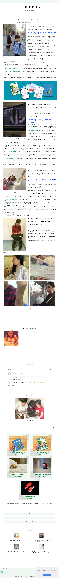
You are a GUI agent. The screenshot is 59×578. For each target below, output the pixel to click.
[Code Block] (24, 377)
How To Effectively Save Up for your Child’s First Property (41, 541)
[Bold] (13, 377)
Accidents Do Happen (11, 343)
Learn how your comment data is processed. (34, 382)
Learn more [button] (39, 571)
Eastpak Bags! (29, 514)
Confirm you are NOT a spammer (16, 379)
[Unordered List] (21, 377)
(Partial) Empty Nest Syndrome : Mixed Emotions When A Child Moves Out (41, 552)
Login (50, 369)
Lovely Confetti (33, 576)
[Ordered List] (19, 377)
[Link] (26, 377)
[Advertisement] (29, 319)
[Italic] (15, 377)
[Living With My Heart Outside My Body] (16, 547)
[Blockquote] (23, 377)
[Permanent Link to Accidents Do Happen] (11, 346)
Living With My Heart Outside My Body (16, 552)
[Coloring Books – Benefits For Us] (16, 536)
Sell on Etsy (29, 518)
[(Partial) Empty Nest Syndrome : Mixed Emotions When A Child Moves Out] (41, 547)
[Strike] (18, 377)
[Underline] (16, 377)
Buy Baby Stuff (29, 522)
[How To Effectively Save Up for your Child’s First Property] (41, 536)
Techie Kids (29, 7)
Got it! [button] (47, 574)
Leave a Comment (36, 22)
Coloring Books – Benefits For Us (16, 540)
